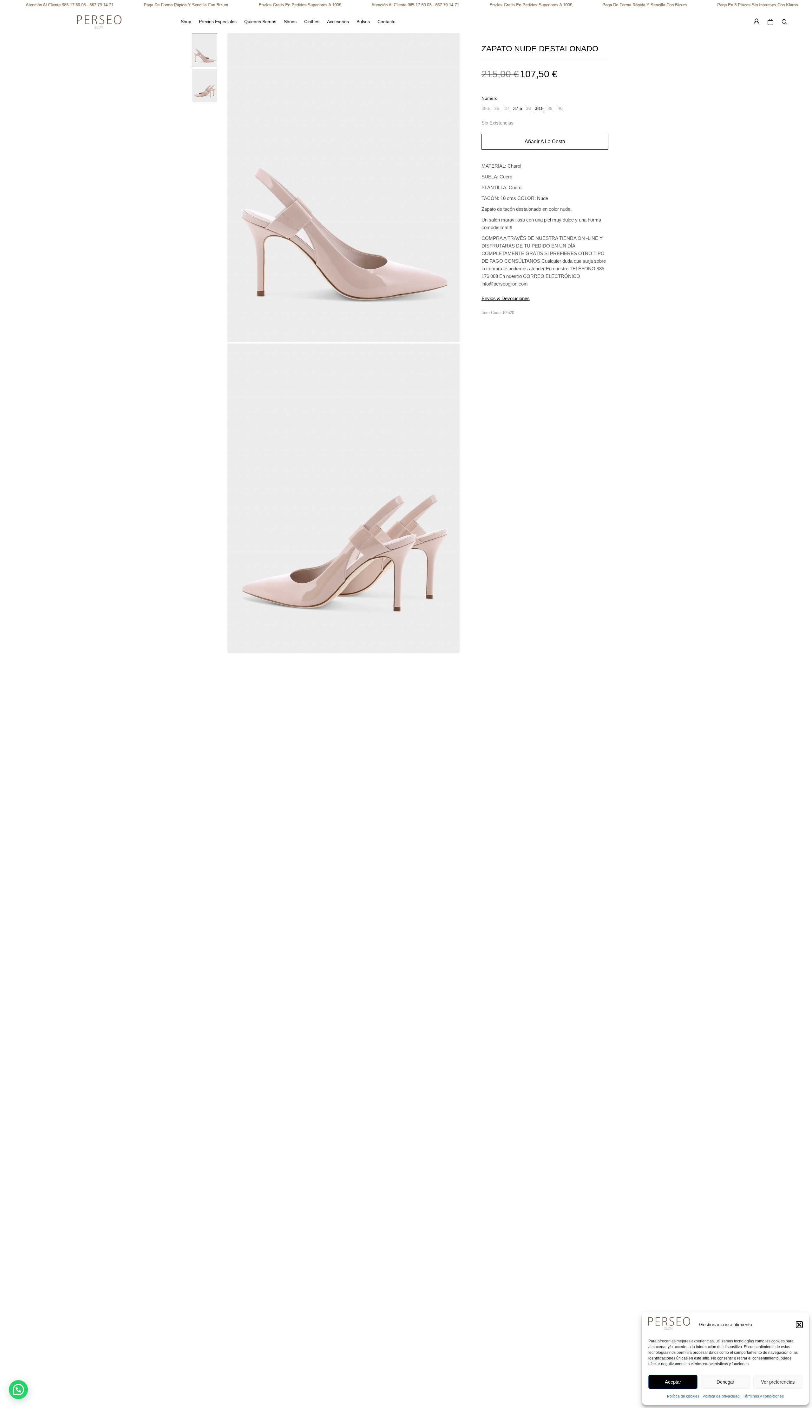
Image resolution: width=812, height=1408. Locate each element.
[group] (204, 50)
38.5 (539, 108)
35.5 (485, 108)
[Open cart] (770, 22)
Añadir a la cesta (545, 141)
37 (506, 108)
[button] (799, 1324)
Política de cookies (683, 1396)
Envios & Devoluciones (505, 298)
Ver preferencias (778, 1382)
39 (550, 108)
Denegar (725, 1382)
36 (496, 108)
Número (489, 98)
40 (560, 108)
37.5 (517, 108)
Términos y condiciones (763, 1396)
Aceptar (673, 1382)
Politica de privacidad (721, 1396)
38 (528, 108)
